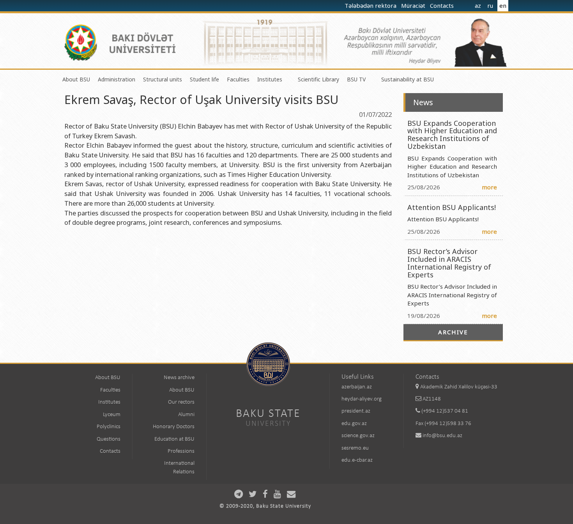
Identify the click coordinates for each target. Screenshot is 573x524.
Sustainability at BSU (407, 79)
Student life (204, 79)
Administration (116, 79)
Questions (108, 439)
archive (453, 332)
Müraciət (414, 5)
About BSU (76, 79)
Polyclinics (108, 427)
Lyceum (111, 415)
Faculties (238, 79)
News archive (179, 378)
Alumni (186, 415)
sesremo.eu (355, 448)
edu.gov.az (354, 424)
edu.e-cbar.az (357, 460)
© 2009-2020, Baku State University (265, 506)
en (502, 5)
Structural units (162, 79)
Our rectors (181, 402)
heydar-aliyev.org (361, 399)
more (489, 187)
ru (490, 5)
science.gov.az (358, 436)
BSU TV (356, 79)
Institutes (269, 79)
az (478, 5)
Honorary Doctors (174, 427)
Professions (181, 451)
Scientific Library (318, 79)
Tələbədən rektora (371, 5)
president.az (355, 411)
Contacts (442, 5)
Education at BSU (174, 439)
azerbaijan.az (356, 387)
